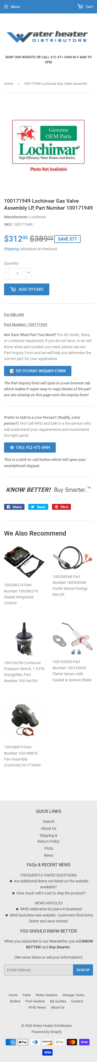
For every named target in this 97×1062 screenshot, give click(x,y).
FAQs (48, 848)
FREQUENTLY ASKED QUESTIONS (48, 875)
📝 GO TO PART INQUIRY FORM (38, 371)
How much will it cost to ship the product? (51, 893)
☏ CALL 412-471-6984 (30, 447)
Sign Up (83, 970)
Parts (27, 995)
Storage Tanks (74, 995)
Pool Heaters (35, 1001)
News (48, 855)
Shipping (11, 249)
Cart (89, 7)
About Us (48, 828)
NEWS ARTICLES (49, 903)
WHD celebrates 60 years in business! (51, 909)
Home (8, 84)
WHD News (37, 1007)
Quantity (11, 263)
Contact (77, 1001)
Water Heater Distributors (52, 1026)
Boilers (15, 1001)
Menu (15, 7)
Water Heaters (47, 995)
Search (48, 821)
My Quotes (58, 1001)
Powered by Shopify (47, 1032)
